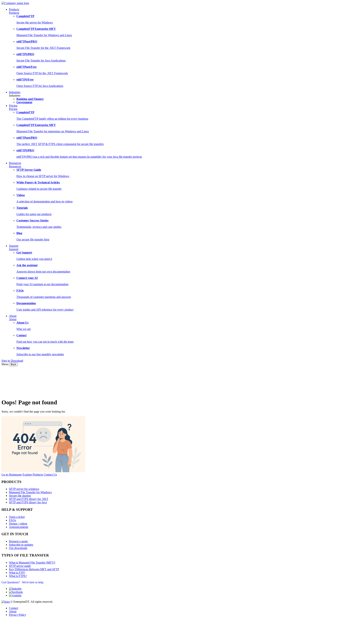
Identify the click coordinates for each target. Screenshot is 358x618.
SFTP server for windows (24, 488)
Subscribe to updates (21, 544)
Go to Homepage (11, 474)
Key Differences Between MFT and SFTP (34, 569)
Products (14, 12)
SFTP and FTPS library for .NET (28, 499)
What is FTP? (17, 572)
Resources (15, 166)
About (12, 319)
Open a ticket (17, 516)
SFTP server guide (20, 565)
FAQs (12, 520)
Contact (13, 608)
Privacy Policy (17, 614)
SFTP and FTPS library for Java (28, 502)
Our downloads (18, 548)
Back (13, 364)
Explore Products (33, 474)
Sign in (5, 360)
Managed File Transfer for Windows (30, 492)
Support (13, 249)
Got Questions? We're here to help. (22, 582)
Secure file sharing (20, 495)
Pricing (13, 109)
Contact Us (50, 474)
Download (17, 360)
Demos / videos (18, 523)
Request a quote (18, 541)
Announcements (18, 527)
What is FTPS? (18, 576)
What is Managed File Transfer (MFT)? (32, 562)
